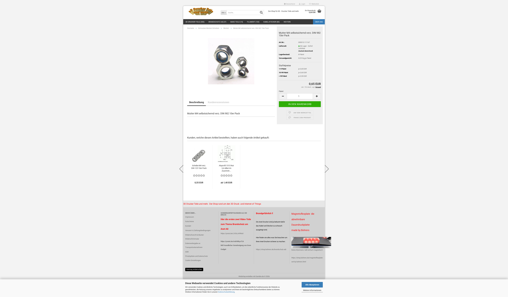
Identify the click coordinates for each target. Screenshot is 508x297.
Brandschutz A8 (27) (217, 22)
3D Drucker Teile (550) (195, 22)
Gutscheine (189, 221)
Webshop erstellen (246, 276)
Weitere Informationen (312, 290)
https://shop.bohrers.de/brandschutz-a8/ (271, 249)
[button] (289, 4)
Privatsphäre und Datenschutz (196, 256)
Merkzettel (315, 4)
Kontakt (188, 226)
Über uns (319, 22)
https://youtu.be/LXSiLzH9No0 (232, 233)
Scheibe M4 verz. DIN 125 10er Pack (199, 166)
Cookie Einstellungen (193, 260)
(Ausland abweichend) (305, 51)
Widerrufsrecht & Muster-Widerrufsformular (194, 237)
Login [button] (302, 4)
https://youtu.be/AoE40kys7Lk (232, 241)
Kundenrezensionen (218, 102)
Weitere (287, 22)
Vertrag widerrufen (194, 269)
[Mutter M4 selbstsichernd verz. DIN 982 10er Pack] (231, 61)
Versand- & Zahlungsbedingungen (197, 230)
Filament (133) (253, 22)
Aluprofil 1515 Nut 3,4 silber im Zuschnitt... (226, 168)
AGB (187, 252)
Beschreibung (196, 102)
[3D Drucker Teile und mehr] (201, 11)
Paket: (281, 91)
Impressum (189, 217)
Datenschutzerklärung (226, 292)
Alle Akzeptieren (312, 285)
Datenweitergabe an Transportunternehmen (193, 245)
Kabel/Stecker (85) (271, 22)
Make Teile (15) (236, 22)
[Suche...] (261, 12)
